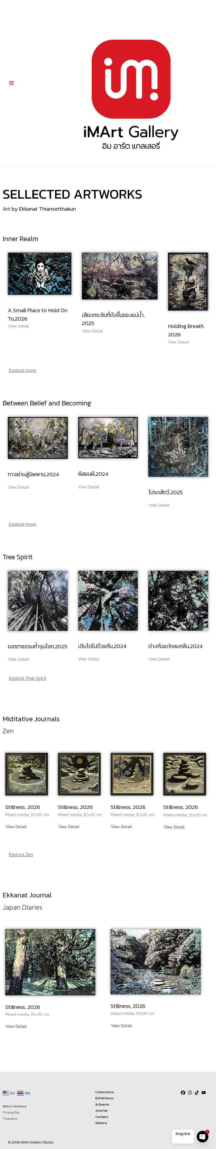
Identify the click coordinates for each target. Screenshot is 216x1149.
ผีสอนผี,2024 (93, 474)
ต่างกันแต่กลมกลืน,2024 (175, 646)
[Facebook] (183, 1093)
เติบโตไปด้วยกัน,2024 (102, 646)
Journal (101, 1110)
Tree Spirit (18, 557)
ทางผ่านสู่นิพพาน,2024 (33, 474)
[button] (16, 826)
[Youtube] (204, 1093)
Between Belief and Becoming (47, 403)
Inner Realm (20, 238)
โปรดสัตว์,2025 (165, 492)
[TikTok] (197, 1093)
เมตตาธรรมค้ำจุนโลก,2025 (37, 646)
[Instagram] (190, 1093)
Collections (104, 1091)
